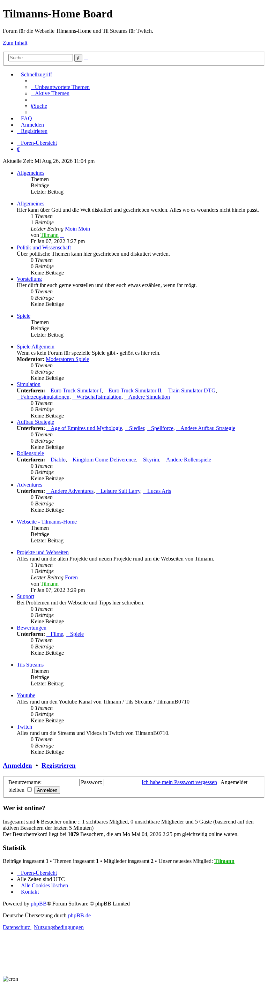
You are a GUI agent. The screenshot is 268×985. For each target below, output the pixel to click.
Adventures (29, 485)
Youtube (26, 695)
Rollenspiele (30, 453)
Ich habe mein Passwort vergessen (179, 782)
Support (25, 596)
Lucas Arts (159, 491)
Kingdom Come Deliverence (104, 460)
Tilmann (49, 235)
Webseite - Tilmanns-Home (47, 522)
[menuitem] (60, 87)
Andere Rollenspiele (188, 460)
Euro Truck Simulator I (76, 390)
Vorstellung (29, 279)
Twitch (24, 727)
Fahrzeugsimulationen (45, 397)
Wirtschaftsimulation (98, 397)
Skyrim (151, 460)
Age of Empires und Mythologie (86, 428)
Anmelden (17, 765)
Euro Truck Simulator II (135, 390)
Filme (57, 634)
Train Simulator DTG (192, 390)
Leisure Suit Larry (120, 491)
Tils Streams (30, 665)
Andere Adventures (72, 491)
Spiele (23, 316)
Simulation (28, 384)
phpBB (39, 904)
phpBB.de (79, 915)
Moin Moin (77, 229)
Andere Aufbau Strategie (207, 428)
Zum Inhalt (15, 43)
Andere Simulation (149, 397)
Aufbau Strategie (35, 422)
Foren (71, 577)
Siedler (136, 428)
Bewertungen (31, 628)
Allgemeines (30, 173)
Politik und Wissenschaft (44, 247)
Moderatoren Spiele (67, 359)
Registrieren (59, 765)
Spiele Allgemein (35, 346)
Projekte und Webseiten (43, 552)
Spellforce (162, 428)
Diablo (58, 460)
